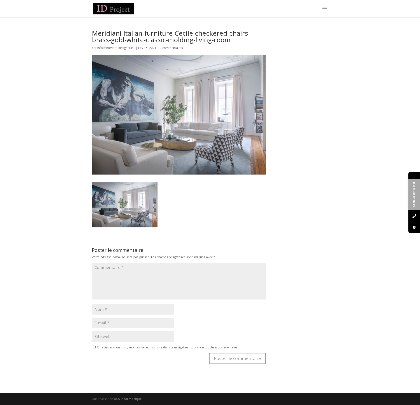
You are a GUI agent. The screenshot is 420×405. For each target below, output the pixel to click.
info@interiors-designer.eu (116, 48)
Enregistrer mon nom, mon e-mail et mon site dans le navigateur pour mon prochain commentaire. (167, 347)
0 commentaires (171, 48)
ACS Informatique (128, 399)
